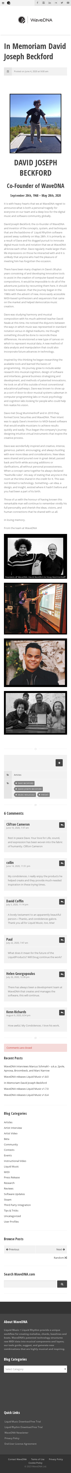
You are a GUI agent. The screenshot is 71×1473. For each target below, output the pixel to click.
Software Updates (14, 1194)
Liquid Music (11, 1166)
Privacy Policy (12, 1438)
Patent (45, 794)
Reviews (8, 1188)
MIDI (7, 1172)
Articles (17, 774)
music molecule (26, 794)
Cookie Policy (35, 1462)
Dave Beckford (25, 783)
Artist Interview (13, 1128)
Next (59, 1249)
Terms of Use (37, 1459)
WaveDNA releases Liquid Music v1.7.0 (26, 1089)
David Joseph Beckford (30, 789)
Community (11, 1144)
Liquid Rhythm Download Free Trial (24, 1427)
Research (9, 1183)
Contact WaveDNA (17, 1459)
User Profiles (11, 1221)
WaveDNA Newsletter (16, 1432)
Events (8, 1155)
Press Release (12, 1177)
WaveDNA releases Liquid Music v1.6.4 (26, 1095)
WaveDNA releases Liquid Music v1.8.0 (26, 1076)
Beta (6, 1139)
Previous (13, 1249)
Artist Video (11, 1133)
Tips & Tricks (11, 1210)
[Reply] (62, 825)
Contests (9, 1150)
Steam (7, 1199)
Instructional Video (15, 1161)
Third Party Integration (17, 1205)
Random (59, 1257)
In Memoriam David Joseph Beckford (25, 1083)
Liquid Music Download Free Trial (23, 1421)
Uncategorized (12, 1216)
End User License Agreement (20, 1443)
